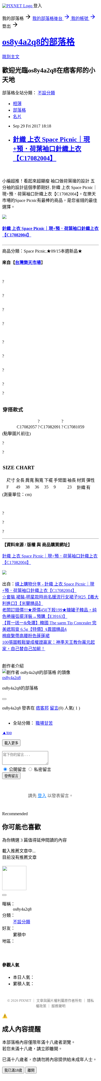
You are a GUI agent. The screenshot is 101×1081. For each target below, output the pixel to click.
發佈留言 (11, 776)
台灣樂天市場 (28, 262)
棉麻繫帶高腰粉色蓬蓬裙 (26, 636)
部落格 (19, 110)
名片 (17, 116)
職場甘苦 (44, 723)
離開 (30, 1070)
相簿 (17, 103)
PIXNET (25, 1001)
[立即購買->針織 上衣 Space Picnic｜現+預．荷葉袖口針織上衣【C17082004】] (4, 217)
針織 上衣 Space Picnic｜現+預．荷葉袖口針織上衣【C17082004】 (51, 149)
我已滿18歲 (13, 1070)
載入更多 (11, 743)
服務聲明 (58, 1006)
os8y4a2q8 (11, 677)
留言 (54, 708)
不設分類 (46, 93)
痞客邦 (42, 708)
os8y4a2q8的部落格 (38, 42)
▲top (7, 732)
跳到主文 (10, 56)
